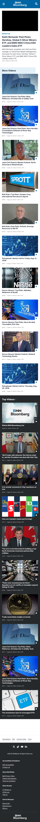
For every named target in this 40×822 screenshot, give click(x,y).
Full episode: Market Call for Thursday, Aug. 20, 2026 (19, 387)
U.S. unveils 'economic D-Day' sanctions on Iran (19, 488)
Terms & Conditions (8, 781)
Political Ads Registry (9, 778)
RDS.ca (4, 808)
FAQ (13, 739)
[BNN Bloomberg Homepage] (20, 4)
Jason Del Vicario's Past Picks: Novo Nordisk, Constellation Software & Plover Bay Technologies (20, 130)
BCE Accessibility (8, 765)
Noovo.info (6, 803)
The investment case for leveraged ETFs (18, 713)
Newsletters (6, 739)
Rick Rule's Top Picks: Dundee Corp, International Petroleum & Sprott (16, 195)
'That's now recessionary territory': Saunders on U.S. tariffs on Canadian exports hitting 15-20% (20, 585)
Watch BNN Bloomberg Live (13, 425)
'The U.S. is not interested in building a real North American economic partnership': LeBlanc (19, 551)
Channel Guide (21, 739)
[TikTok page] (18, 746)
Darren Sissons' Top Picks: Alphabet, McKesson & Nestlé (16, 291)
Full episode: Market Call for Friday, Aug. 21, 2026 (19, 259)
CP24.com (5, 792)
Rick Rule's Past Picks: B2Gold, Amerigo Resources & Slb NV (18, 227)
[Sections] (4, 4)
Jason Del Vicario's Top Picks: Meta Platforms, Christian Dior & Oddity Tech (17, 97)
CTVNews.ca (6, 790)
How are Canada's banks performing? (17, 519)
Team (30, 739)
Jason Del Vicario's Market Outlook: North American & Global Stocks (19, 163)
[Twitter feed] (14, 746)
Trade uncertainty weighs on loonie (16, 617)
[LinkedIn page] (26, 746)
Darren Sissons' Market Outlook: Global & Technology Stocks (18, 355)
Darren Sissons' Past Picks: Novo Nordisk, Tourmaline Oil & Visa (18, 323)
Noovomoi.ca (6, 806)
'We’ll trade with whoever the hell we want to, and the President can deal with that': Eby (20, 456)
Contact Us (6, 767)
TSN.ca (4, 795)
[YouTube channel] (22, 746)
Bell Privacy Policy (8, 776)
